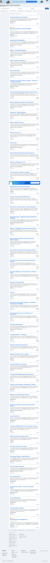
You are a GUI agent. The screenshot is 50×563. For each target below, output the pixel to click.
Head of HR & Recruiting (15, 498)
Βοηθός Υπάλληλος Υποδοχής (16, 122)
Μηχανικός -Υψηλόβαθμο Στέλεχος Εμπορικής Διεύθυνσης (23, 228)
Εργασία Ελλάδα (14, 557)
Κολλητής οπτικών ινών (15, 132)
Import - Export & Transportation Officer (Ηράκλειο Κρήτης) (23, 250)
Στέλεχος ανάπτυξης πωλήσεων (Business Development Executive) (22, 261)
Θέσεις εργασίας (14, 554)
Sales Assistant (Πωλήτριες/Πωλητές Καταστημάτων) (22, 152)
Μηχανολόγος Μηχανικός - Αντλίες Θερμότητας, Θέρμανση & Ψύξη (23, 272)
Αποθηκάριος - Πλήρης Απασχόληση (18, 112)
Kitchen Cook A (13, 142)
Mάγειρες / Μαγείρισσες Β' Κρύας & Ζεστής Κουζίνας (22, 102)
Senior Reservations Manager (16, 324)
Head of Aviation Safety (15, 476)
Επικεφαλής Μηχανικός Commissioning (19, 17)
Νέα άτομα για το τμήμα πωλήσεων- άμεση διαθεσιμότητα (23, 206)
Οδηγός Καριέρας (32, 553)
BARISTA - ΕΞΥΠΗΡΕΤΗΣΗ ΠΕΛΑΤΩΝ (18, 50)
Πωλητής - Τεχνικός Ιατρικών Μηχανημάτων (20, 196)
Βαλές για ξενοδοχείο (15, 70)
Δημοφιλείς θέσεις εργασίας (22, 535)
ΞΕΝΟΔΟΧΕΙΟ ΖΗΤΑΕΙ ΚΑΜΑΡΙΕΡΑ (17, 40)
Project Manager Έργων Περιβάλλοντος (19, 519)
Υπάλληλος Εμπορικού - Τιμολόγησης (18, 334)
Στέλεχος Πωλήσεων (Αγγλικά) (17, 466)
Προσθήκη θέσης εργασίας (24, 552)
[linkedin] (47, 551)
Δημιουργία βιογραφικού (35, 182)
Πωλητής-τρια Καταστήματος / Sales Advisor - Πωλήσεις (23, 384)
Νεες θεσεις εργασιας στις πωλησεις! (18, 446)
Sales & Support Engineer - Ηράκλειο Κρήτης (20, 456)
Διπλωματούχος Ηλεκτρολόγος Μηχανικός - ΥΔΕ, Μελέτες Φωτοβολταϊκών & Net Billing (23, 303)
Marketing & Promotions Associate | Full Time (20, 186)
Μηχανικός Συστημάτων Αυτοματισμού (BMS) (20, 28)
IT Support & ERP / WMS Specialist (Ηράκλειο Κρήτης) (22, 374)
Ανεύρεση (46, 8)
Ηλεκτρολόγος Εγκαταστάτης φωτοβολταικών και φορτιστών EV (21, 314)
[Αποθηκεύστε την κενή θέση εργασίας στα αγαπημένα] (38, 17)
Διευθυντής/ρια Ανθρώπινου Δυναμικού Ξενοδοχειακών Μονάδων (22, 405)
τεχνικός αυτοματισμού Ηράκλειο (13, 535)
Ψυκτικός (12, 292)
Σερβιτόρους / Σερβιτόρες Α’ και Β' (17, 162)
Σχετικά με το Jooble (15, 552)
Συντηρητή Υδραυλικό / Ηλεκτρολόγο (18, 364)
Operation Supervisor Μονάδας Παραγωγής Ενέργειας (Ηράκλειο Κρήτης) (22, 239)
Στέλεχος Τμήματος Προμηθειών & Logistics (20, 172)
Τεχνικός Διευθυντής (14, 416)
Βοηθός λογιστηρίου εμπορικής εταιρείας (19, 436)
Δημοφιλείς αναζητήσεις (12, 532)
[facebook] (41, 551)
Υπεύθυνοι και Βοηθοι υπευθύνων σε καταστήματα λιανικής (23, 426)
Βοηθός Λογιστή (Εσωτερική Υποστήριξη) (19, 354)
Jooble (47, 561)
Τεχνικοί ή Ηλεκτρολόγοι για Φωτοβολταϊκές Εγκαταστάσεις (23, 92)
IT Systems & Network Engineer (17, 508)
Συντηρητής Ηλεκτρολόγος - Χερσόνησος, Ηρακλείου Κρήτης (22, 487)
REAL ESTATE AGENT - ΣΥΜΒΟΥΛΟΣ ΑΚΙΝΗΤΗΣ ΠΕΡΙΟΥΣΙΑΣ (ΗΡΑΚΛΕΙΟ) (23, 217)
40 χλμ (32, 8)
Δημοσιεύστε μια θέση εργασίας (31, 1)
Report (38, 23)
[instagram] (43, 551)
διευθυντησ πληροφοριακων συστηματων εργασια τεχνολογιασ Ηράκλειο (13, 546)
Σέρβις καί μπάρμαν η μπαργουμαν (17, 60)
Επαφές (13, 553)
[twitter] (45, 551)
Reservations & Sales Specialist (17, 282)
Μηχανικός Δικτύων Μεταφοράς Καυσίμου (19, 394)
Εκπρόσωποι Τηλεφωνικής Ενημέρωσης (19, 344)
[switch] (38, 13)
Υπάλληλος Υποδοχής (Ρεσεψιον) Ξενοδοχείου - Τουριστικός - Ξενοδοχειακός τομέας (23, 81)
